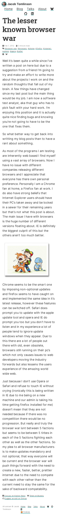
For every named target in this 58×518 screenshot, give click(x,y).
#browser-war (11, 49)
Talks (30, 9)
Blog (20, 9)
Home (8, 9)
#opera (13, 51)
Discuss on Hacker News (14, 496)
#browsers (22, 49)
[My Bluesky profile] (52, 9)
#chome (31, 49)
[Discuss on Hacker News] (3, 54)
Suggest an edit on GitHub (16, 498)
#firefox (38, 49)
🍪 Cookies (25, 512)
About (42, 9)
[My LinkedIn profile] (32, 13)
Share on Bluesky (37, 496)
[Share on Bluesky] (6, 54)
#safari (20, 51)
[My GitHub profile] (25, 13)
